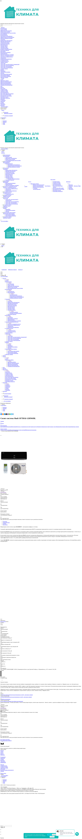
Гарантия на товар (4, 767)
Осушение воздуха (11, 330)
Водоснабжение (11, 291)
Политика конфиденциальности (7, 770)
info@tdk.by (3, 117)
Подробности (3, 492)
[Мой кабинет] (1, 270)
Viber (4, 123)
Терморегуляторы (40, 426)
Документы (2, 761)
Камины (9, 344)
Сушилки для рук (52, 426)
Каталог (7, 280)
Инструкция (3, 621)
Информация (3, 762)
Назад (7, 279)
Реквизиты (2, 758)
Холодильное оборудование (13, 351)
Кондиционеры (11, 283)
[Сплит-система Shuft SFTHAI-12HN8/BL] (13, 475)
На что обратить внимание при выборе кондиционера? (11, 701)
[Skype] (11, 414)
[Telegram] (13, 414)
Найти (2, 827)
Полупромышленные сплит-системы (17, 430)
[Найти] (1, 26)
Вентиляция (10, 317)
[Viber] (8, 414)
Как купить (7, 371)
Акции (1, 751)
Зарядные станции (75, 426)
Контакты (2, 760)
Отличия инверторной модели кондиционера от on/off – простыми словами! (16, 697)
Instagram (5, 120)
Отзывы (4, 523)
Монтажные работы (12, 362)
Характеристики (6, 522)
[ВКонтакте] (1, 414)
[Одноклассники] (3, 414)
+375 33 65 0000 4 (4, 106)
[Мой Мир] (4, 414)
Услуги (6, 358)
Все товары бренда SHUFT (6, 740)
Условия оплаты (3, 765)
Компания (7, 384)
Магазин (2, 764)
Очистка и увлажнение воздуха (14, 324)
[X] (6, 414)
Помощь (2, 771)
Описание (5, 521)
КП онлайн (2, 769)
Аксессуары (10, 336)
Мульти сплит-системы (5, 430)
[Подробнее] (0, 698)
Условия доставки (4, 766)
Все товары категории (5, 739)
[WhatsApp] (9, 414)
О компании (3, 757)
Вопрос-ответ (3, 773)
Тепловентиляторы (14, 312)
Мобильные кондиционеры (30, 430)
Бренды (2, 753)
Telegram (4, 121)
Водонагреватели (13, 294)
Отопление (10, 301)
